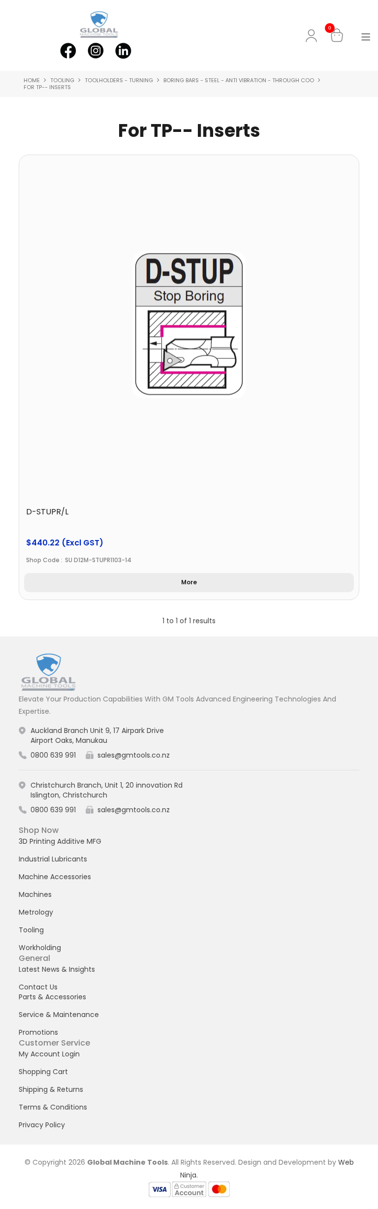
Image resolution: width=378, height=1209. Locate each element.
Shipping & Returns (51, 1089)
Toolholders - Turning (119, 80)
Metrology (36, 912)
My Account (313, 36)
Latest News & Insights (57, 969)
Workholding (40, 948)
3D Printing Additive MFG (60, 841)
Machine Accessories (55, 877)
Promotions (38, 1032)
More (189, 582)
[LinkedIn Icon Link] (122, 50)
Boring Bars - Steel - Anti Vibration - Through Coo (238, 80)
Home (32, 80)
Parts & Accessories (52, 997)
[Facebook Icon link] (68, 50)
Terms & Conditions (53, 1107)
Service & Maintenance (59, 1014)
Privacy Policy (42, 1125)
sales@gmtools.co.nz (133, 755)
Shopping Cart (43, 1072)
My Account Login (49, 1054)
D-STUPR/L (47, 511)
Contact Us (38, 987)
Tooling (62, 80)
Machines (35, 894)
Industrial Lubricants (53, 859)
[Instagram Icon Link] (95, 50)
